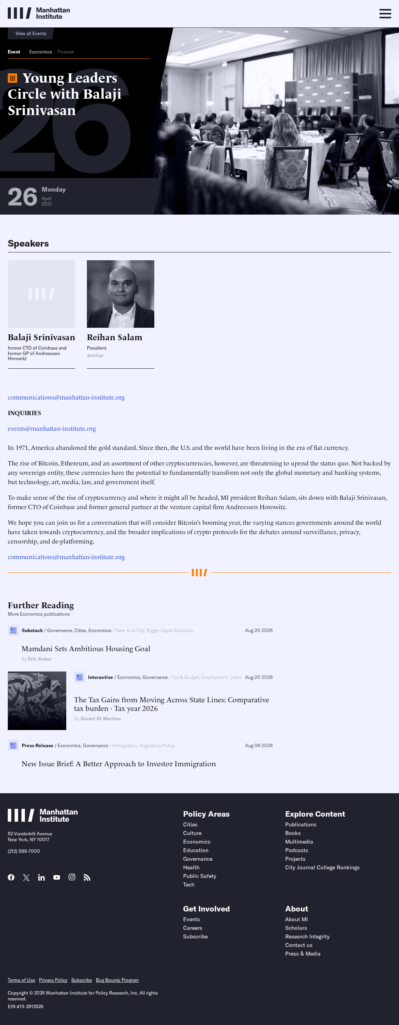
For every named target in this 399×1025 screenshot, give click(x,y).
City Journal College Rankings (322, 867)
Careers (192, 927)
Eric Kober (40, 659)
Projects (295, 858)
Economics (40, 52)
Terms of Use (21, 980)
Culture (192, 833)
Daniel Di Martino (101, 718)
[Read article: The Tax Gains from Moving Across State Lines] (37, 700)
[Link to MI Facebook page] (11, 880)
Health (191, 867)
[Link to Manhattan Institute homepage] (43, 819)
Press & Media (303, 953)
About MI (296, 919)
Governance (197, 858)
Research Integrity (307, 936)
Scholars (296, 927)
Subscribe (195, 936)
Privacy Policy (53, 980)
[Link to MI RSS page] (87, 880)
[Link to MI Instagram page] (72, 880)
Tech (188, 884)
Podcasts (296, 850)
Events (191, 919)
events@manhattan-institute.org (52, 428)
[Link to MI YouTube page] (56, 878)
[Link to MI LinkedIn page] (41, 880)
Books (293, 833)
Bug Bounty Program (117, 980)
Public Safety (199, 875)
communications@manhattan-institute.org (66, 397)
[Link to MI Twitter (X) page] (26, 878)
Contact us (298, 945)
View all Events (31, 33)
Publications (300, 824)
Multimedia (299, 841)
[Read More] (120, 294)
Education (195, 850)
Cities (190, 824)
